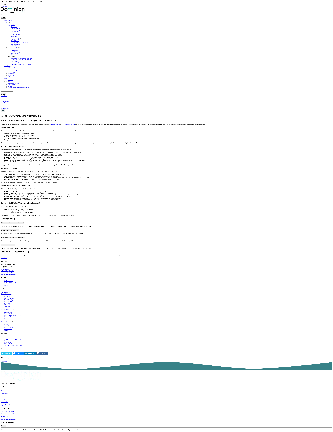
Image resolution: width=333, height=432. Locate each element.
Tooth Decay (14, 36)
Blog (5, 78)
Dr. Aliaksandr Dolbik (69, 124)
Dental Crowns (15, 41)
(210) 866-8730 (46, 255)
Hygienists (14, 70)
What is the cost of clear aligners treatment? (12, 222)
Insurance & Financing (14, 83)
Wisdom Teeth (15, 62)
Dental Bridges (15, 39)
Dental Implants (15, 44)
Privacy (3, 399)
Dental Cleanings (16, 30)
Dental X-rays (15, 31)
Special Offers (11, 86)
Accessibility (4, 402)
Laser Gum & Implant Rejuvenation (21, 59)
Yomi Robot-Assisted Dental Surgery (21, 64)
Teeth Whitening (15, 53)
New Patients (11, 84)
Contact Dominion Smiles (34, 255)
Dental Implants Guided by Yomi (20, 42)
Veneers (13, 55)
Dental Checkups (16, 28)
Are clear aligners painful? (7, 244)
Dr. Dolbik (79, 255)
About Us (7, 66)
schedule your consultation (60, 255)
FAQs (9, 77)
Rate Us (3, 426)
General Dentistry (13, 25)
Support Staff (14, 72)
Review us (4, 361)
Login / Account (5, 405)
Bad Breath (14, 27)
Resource (10, 80)
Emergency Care (12, 24)
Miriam (6, 285)
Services (6, 22)
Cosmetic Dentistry (13, 47)
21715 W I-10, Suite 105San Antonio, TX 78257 (7, 412)
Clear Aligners (15, 50)
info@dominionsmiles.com (8, 274)
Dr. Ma (72, 255)
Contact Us (4, 396)
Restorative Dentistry (14, 38)
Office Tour (11, 75)
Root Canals (14, 61)
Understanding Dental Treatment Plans (18, 87)
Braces (13, 48)
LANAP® (14, 33)
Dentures (13, 45)
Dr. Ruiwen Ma (55, 124)
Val (5, 284)
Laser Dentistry (15, 34)
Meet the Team (12, 67)
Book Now (4, 6)
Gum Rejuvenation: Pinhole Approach (21, 58)
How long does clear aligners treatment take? (12, 237)
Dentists (13, 69)
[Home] (13, 12)
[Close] (1, 14)
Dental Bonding (15, 52)
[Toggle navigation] (3, 110)
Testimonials (11, 73)
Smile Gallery (8, 20)
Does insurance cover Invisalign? (9, 230)
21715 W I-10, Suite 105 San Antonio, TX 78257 (7, 271)
